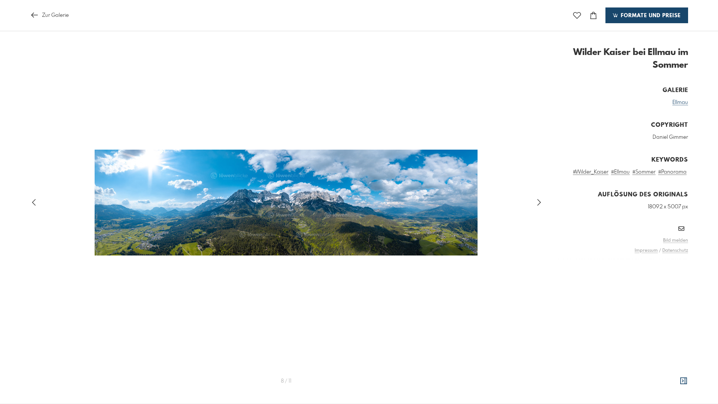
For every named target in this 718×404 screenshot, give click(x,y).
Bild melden (675, 240)
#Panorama (672, 172)
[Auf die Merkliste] (577, 15)
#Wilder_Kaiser (590, 172)
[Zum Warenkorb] (593, 15)
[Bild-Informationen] (683, 381)
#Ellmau (620, 172)
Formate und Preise (650, 15)
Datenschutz (675, 250)
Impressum (646, 250)
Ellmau (680, 102)
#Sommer (644, 172)
